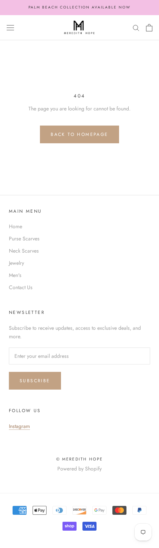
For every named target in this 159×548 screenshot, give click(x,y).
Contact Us (21, 287)
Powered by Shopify (79, 468)
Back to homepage (79, 134)
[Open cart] (149, 27)
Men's (15, 275)
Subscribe (35, 380)
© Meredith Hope (79, 459)
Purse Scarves (24, 238)
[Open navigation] (10, 28)
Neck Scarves (24, 250)
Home (15, 226)
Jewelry (16, 263)
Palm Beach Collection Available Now (79, 7)
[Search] (136, 27)
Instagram (19, 426)
